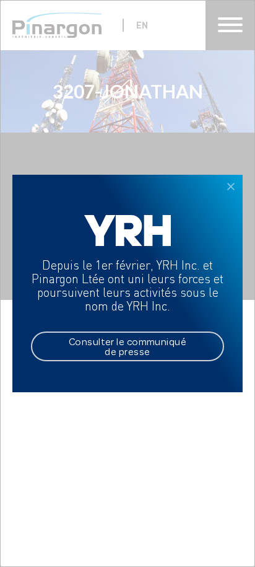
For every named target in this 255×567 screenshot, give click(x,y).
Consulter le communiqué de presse (127, 346)
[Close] (231, 186)
